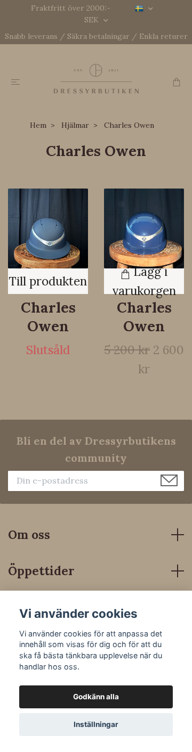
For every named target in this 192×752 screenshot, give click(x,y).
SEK (92, 19)
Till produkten (48, 281)
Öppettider (41, 570)
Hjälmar (75, 125)
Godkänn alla (96, 696)
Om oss (29, 534)
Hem (38, 125)
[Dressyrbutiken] (96, 78)
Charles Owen (48, 316)
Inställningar (96, 724)
